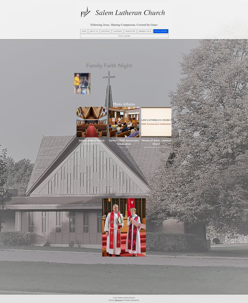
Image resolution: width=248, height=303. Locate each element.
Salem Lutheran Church (130, 12)
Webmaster (118, 300)
